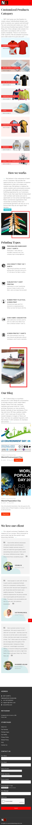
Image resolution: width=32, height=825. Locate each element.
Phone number (5, 779)
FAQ (2, 742)
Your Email (4, 762)
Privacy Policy (5, 737)
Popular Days (12, 455)
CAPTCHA (4, 797)
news (7, 455)
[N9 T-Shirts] (5, 2)
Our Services (4, 729)
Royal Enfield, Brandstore (18, 667)
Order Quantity (5, 774)
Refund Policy (5, 740)
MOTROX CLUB (19, 568)
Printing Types (5, 732)
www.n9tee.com (7, 705)
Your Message (4, 791)
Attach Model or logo (7, 785)
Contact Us (4, 745)
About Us (4, 727)
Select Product (5, 768)
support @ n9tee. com (9, 702)
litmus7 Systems (19, 615)
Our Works (4, 734)
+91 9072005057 (8, 700)
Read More (18, 460)
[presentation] (13, 801)
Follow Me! (4, 717)
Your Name (4, 756)
